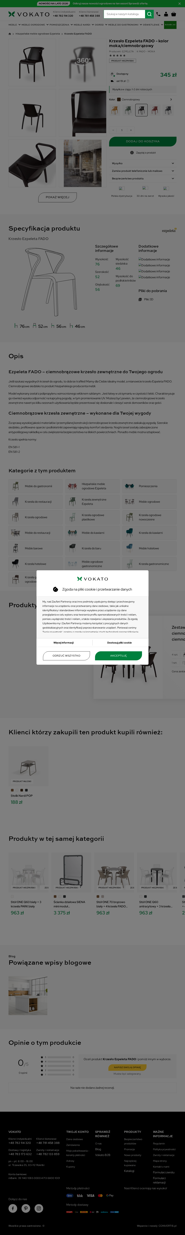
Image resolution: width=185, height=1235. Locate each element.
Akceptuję (118, 656)
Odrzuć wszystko (66, 656)
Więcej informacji (63, 642)
